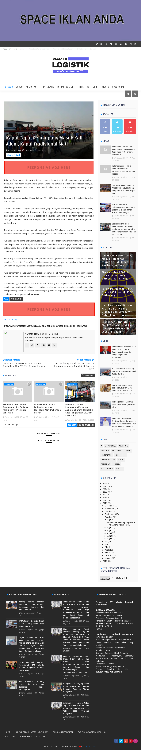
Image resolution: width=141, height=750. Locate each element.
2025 (105, 486)
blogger (72, 425)
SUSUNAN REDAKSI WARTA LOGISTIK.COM (32, 732)
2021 (105, 497)
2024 (105, 489)
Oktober (109, 511)
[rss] (121, 44)
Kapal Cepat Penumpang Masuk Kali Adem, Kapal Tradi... (121, 523)
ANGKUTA (105, 451)
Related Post (11, 375)
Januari (108, 558)
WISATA (105, 87)
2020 (105, 500)
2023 (105, 492)
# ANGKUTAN (16, 299)
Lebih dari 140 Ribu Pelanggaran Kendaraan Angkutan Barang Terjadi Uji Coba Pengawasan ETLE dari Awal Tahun (79, 410)
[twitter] (97, 44)
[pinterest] (107, 44)
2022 (105, 494)
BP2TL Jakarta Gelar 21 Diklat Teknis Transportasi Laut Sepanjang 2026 (31, 624)
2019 (105, 503)
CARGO (19, 87)
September (110, 514)
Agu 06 (110, 536)
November (110, 508)
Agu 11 (110, 530)
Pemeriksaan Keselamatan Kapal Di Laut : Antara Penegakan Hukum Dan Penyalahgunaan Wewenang (124, 352)
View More (89, 375)
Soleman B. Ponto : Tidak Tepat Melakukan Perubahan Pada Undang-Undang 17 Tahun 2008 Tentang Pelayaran (76, 708)
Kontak (93, 49)
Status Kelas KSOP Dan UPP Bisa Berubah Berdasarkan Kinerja (116, 275)
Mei (107, 547)
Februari (109, 555)
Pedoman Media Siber (63, 49)
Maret (108, 552)
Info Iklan (81, 49)
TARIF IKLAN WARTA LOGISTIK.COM (92, 732)
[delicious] (135, 44)
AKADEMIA (123, 446)
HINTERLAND (48, 87)
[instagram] (131, 44)
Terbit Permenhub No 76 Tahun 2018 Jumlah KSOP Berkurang (117, 292)
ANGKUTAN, (42, 150)
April (107, 550)
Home (21, 49)
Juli (106, 541)
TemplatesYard (90, 747)
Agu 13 (110, 527)
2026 (105, 483)
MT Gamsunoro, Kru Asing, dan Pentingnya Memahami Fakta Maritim (124, 371)
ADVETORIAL (118, 87)
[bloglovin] (111, 44)
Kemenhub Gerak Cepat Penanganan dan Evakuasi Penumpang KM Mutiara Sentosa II (15, 408)
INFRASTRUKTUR (65, 87)
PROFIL (117, 464)
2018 (105, 561)
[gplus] (102, 44)
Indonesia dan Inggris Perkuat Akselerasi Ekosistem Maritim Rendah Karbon (47, 408)
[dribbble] (116, 44)
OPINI (95, 87)
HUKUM (118, 455)
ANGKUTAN (31, 87)
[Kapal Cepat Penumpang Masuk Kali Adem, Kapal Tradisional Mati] (48, 130)
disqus (80, 425)
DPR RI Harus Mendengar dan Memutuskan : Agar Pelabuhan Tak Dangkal (122, 388)
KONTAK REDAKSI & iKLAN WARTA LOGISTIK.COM (25, 736)
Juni (107, 544)
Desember (110, 505)
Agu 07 (110, 533)
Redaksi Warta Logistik (39, 49)
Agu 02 (110, 538)
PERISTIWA (84, 87)
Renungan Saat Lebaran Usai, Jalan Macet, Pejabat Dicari (123, 404)
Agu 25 (110, 519)
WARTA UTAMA (107, 469)
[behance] (126, 44)
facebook (89, 425)
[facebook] (92, 44)
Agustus (109, 517)
